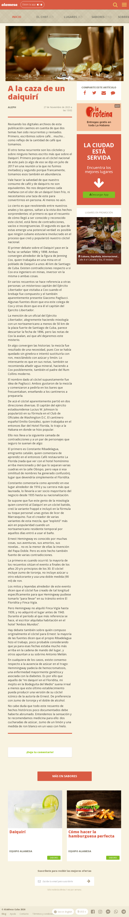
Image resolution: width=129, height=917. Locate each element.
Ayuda (13, 913)
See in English (64, 911)
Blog (4, 913)
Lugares (73, 17)
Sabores (102, 17)
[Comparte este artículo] (85, 93)
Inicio (16, 17)
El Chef (44, 17)
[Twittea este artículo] (94, 93)
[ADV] (99, 116)
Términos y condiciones (43, 913)
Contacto (24, 913)
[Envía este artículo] (103, 93)
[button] (32, 4)
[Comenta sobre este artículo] (113, 93)
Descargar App (100, 194)
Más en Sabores (64, 776)
